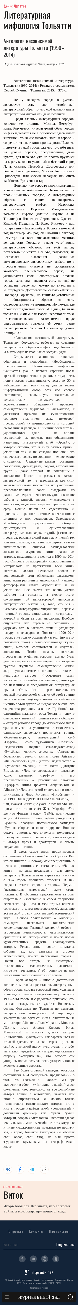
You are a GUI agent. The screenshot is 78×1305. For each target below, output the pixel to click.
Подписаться (65, 1244)
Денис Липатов (14, 6)
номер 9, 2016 (55, 64)
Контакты (36, 1231)
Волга (41, 64)
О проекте (15, 1231)
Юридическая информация (39, 1287)
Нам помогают (59, 1231)
